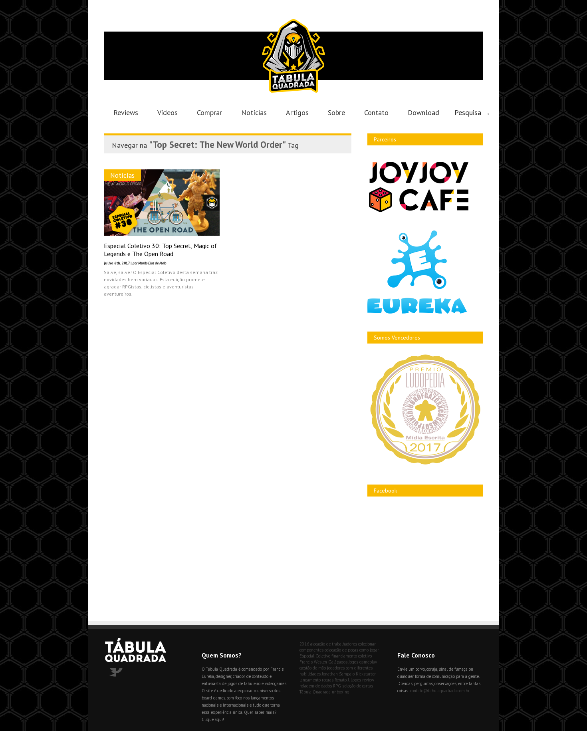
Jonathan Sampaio (338, 674)
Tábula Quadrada (315, 692)
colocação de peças (341, 650)
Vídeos (167, 112)
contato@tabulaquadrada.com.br (440, 690)
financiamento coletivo (351, 656)
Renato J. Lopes (348, 680)
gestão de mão (312, 668)
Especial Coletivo (314, 656)
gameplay (368, 662)
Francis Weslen (313, 662)
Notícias (254, 112)
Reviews (125, 112)
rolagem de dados (315, 686)
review (368, 680)
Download (423, 112)
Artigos (297, 112)
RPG (337, 686)
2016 (304, 644)
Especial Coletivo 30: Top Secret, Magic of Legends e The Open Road (160, 250)
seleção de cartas (357, 686)
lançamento (310, 680)
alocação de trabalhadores (333, 644)
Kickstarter (366, 674)
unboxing (340, 692)
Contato (376, 112)
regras (327, 680)
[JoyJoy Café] (418, 212)
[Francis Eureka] (417, 312)
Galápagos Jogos (343, 662)
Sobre (336, 112)
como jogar (369, 650)
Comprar (209, 112)
